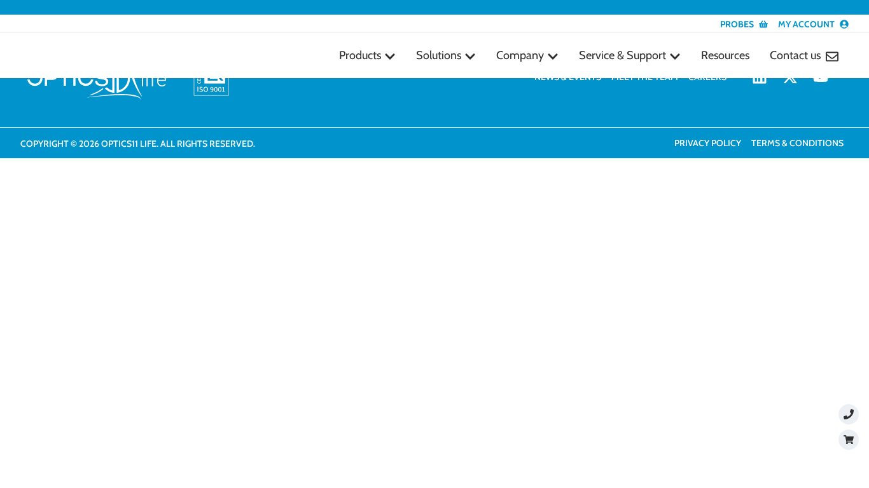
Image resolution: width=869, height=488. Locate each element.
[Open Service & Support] (675, 56)
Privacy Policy (707, 143)
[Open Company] (553, 56)
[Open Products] (390, 56)
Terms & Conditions (797, 143)
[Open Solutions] (470, 56)
